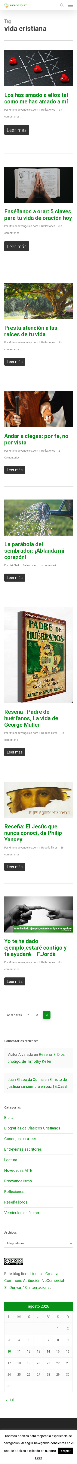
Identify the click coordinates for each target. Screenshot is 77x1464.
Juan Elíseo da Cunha (25, 1079)
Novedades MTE (18, 1170)
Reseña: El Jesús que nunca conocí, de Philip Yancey (33, 833)
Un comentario (48, 565)
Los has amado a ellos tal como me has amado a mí (36, 98)
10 (9, 1351)
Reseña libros (49, 732)
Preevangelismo (18, 1181)
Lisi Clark (14, 565)
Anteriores (14, 1015)
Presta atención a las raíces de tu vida (30, 331)
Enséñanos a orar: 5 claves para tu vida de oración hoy (38, 214)
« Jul (10, 1400)
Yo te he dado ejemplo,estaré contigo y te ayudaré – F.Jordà (35, 947)
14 (48, 1351)
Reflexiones (48, 109)
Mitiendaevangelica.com (23, 109)
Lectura (10, 1160)
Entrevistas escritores (23, 1149)
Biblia (8, 1117)
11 (19, 1351)
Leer (38, 1458)
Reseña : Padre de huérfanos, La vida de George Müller (31, 718)
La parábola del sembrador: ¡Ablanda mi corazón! (34, 550)
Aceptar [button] (65, 1451)
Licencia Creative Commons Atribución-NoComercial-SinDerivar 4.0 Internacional (34, 1280)
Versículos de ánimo (21, 1212)
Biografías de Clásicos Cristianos (32, 1128)
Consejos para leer (20, 1138)
